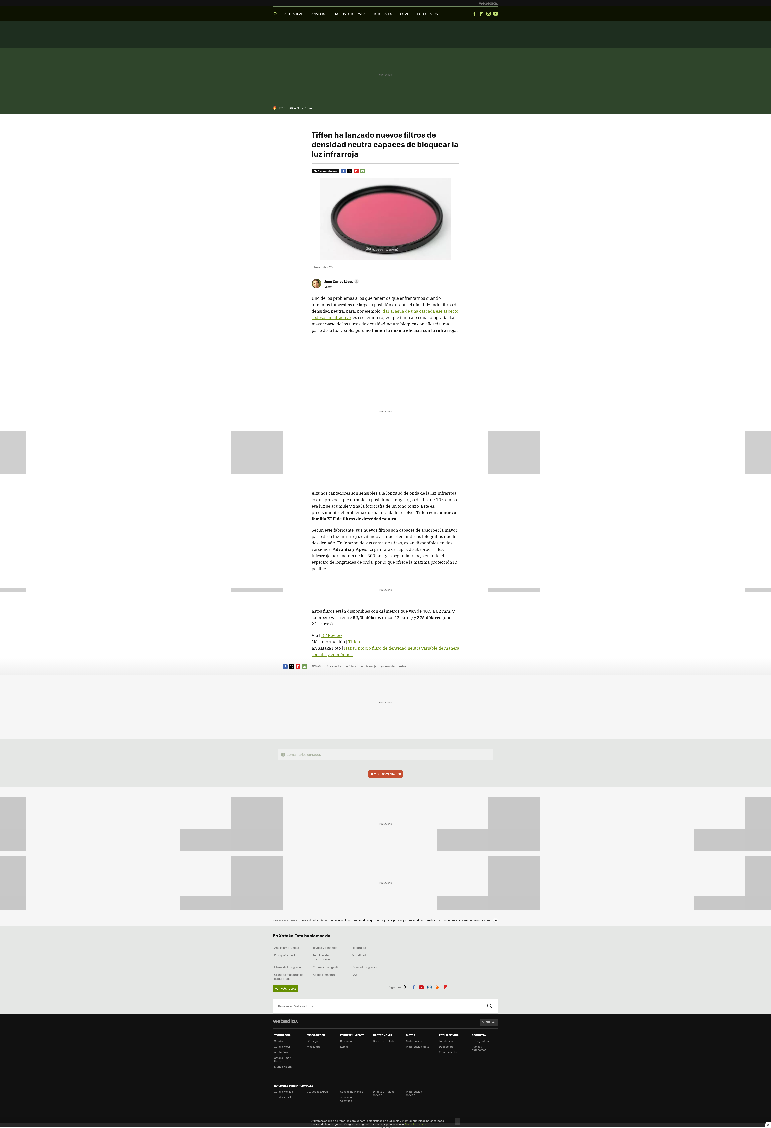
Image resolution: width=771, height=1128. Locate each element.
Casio (308, 108)
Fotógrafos (358, 948)
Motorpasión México (414, 1093)
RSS (437, 986)
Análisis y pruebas (286, 948)
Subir (486, 1022)
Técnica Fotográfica (364, 967)
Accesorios (334, 666)
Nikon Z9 (480, 920)
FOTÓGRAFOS (427, 13)
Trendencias (446, 1041)
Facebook (474, 13)
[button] (341, 281)
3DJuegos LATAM (317, 1091)
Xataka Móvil (282, 1046)
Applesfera (281, 1052)
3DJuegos (313, 1041)
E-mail (362, 171)
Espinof (344, 1046)
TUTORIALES (382, 13)
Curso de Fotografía (326, 967)
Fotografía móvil (285, 955)
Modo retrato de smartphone (431, 920)
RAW (354, 975)
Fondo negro (367, 920)
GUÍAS (404, 13)
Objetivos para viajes (394, 920)
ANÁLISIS (318, 13)
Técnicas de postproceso (321, 957)
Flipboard (481, 13)
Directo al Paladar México (384, 1093)
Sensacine (346, 1041)
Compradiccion (448, 1052)
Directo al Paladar (384, 1041)
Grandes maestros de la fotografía (288, 977)
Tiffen (354, 641)
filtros (353, 666)
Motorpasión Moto (417, 1046)
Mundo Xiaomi (283, 1066)
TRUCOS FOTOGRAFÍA (349, 13)
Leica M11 (462, 920)
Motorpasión (414, 1041)
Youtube (495, 13)
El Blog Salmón (481, 1041)
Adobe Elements (324, 975)
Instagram (488, 13)
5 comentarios (327, 171)
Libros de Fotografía (287, 967)
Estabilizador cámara (315, 920)
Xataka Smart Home (282, 1059)
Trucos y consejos (325, 948)
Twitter (349, 171)
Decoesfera (446, 1046)
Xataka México (283, 1091)
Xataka (278, 1041)
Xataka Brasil (282, 1097)
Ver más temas (285, 988)
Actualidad (358, 955)
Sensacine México (351, 1091)
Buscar (489, 1006)
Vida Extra (313, 1046)
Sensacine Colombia (346, 1098)
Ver (387, 774)
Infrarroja (370, 666)
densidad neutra (394, 666)
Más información (415, 1124)
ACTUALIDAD (293, 13)
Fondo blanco (344, 920)
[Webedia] (488, 3)
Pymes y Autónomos (479, 1048)
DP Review (331, 635)
